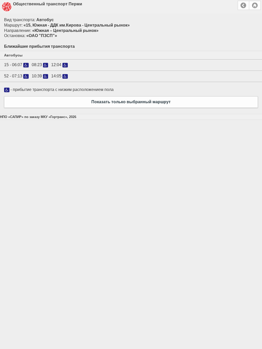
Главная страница (255, 5)
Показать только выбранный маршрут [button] (131, 102)
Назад (243, 5)
